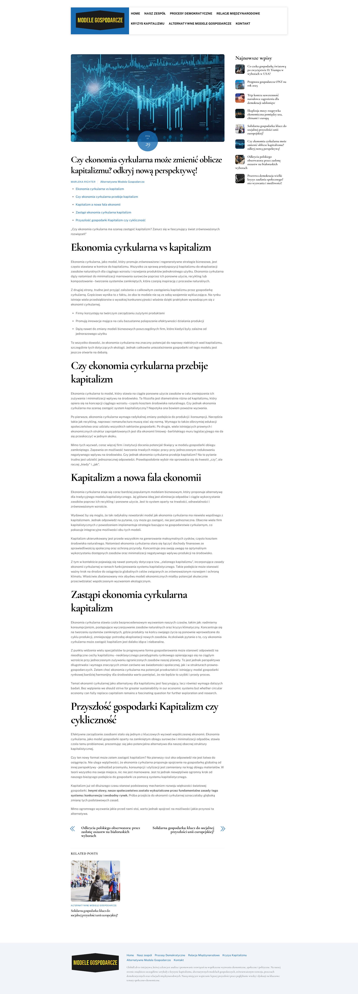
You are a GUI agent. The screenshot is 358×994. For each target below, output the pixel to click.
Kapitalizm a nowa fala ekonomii (98, 204)
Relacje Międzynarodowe (238, 13)
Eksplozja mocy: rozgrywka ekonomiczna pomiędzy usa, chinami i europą (264, 114)
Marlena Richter (83, 181)
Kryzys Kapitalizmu (147, 23)
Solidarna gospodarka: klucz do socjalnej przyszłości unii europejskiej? (183, 830)
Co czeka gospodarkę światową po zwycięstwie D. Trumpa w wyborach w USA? (266, 70)
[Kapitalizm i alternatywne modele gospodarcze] (100, 29)
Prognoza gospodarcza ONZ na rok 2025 (266, 83)
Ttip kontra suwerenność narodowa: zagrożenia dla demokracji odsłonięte (263, 99)
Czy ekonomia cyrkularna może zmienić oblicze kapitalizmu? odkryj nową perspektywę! (146, 165)
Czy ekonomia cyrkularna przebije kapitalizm (107, 197)
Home (135, 13)
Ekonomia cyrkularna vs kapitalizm (100, 189)
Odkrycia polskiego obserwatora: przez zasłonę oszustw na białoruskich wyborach (110, 832)
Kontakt (243, 23)
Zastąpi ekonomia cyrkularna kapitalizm (103, 212)
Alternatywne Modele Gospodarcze (200, 23)
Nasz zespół (155, 13)
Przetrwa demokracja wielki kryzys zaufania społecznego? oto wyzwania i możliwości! (265, 179)
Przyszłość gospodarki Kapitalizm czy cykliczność (111, 220)
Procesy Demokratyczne (191, 13)
